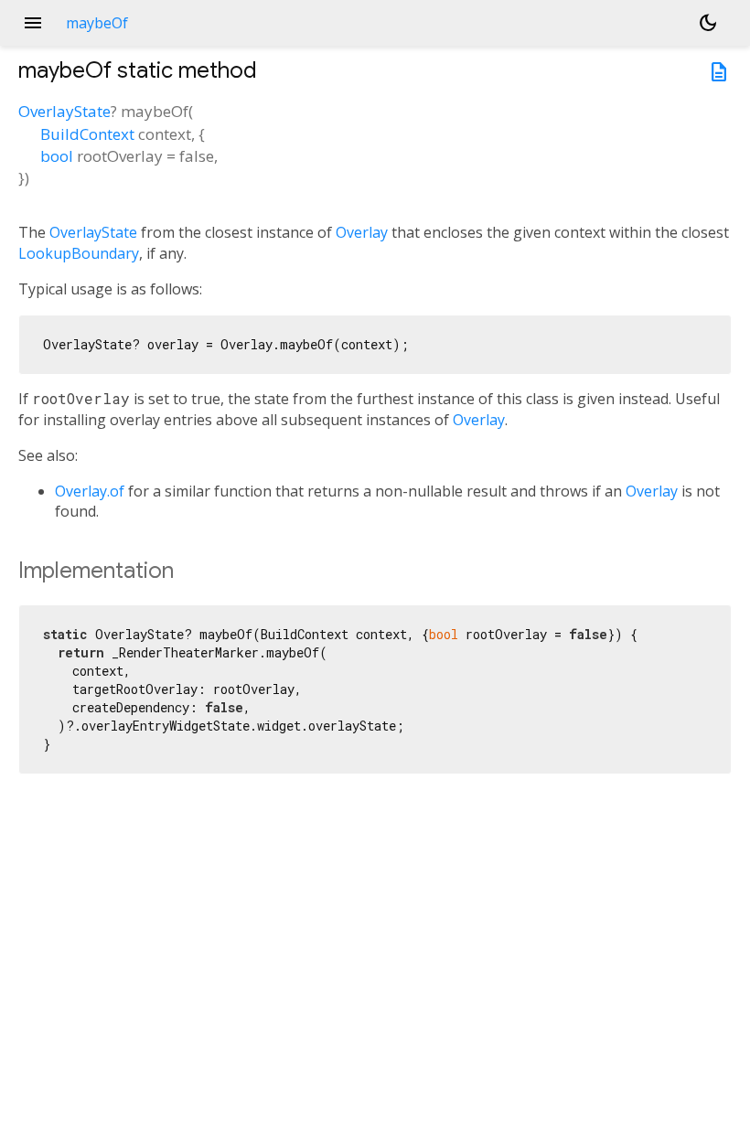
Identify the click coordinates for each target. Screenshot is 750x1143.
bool (56, 155)
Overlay (362, 232)
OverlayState (64, 111)
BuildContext (87, 133)
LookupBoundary (78, 253)
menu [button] (33, 23)
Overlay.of (89, 491)
